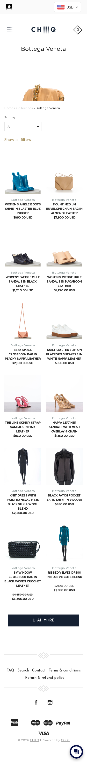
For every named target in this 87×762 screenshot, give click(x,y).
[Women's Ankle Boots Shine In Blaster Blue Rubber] (22, 175)
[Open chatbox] (76, 752)
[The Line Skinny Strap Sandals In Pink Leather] (22, 393)
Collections (24, 108)
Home (8, 108)
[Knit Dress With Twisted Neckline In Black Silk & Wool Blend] (22, 466)
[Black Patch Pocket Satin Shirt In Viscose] (64, 466)
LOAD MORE (43, 620)
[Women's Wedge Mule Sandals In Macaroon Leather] (64, 248)
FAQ (10, 670)
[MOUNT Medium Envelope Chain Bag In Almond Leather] (64, 175)
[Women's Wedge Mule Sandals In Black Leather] (22, 248)
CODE (65, 740)
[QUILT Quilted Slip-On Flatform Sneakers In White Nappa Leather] (64, 320)
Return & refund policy (44, 678)
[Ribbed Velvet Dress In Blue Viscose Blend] (64, 543)
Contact (39, 670)
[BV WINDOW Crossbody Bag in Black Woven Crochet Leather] (22, 543)
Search (23, 670)
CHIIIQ (34, 740)
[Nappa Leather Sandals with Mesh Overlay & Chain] (64, 393)
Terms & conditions (65, 670)
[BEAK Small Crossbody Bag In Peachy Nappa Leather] (22, 320)
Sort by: (10, 117)
